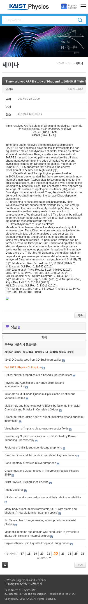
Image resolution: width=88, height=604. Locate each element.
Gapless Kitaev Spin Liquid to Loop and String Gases (37, 543)
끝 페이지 (43, 557)
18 (28, 553)
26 (82, 553)
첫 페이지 (11, 553)
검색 (5, 565)
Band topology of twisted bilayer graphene (30, 463)
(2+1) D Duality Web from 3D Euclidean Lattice (33, 359)
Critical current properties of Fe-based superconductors (38, 375)
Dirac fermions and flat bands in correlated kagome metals (40, 455)
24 (69, 553)
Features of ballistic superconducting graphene (33, 447)
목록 (80, 315)
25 (76, 553)
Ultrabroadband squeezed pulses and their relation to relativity (43, 497)
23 (63, 553)
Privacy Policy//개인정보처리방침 (24, 584)
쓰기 (80, 565)
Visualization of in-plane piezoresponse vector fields (36, 428)
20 (42, 553)
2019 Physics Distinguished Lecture (27, 482)
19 (35, 553)
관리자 (10, 89)
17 (22, 553)
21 (48, 553)
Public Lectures (14, 489)
